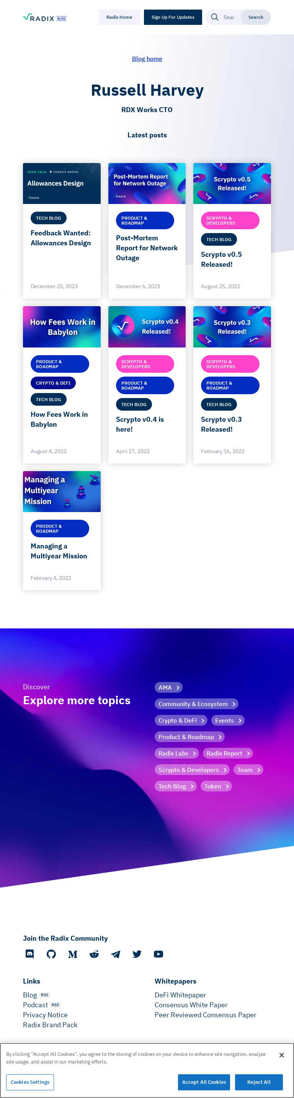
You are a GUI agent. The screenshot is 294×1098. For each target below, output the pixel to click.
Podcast (35, 1004)
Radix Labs (173, 753)
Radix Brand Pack (50, 1024)
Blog (30, 994)
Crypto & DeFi (177, 720)
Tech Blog (172, 786)
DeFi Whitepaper (180, 994)
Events (224, 720)
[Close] (281, 1055)
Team (245, 769)
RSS (44, 994)
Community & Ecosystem (193, 704)
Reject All (258, 1082)
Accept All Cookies (204, 1082)
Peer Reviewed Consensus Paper (205, 1014)
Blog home (147, 58)
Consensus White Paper (191, 1004)
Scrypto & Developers (188, 769)
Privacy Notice (45, 1014)
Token (212, 786)
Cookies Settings (30, 1082)
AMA (165, 687)
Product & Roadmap (186, 737)
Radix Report (224, 753)
